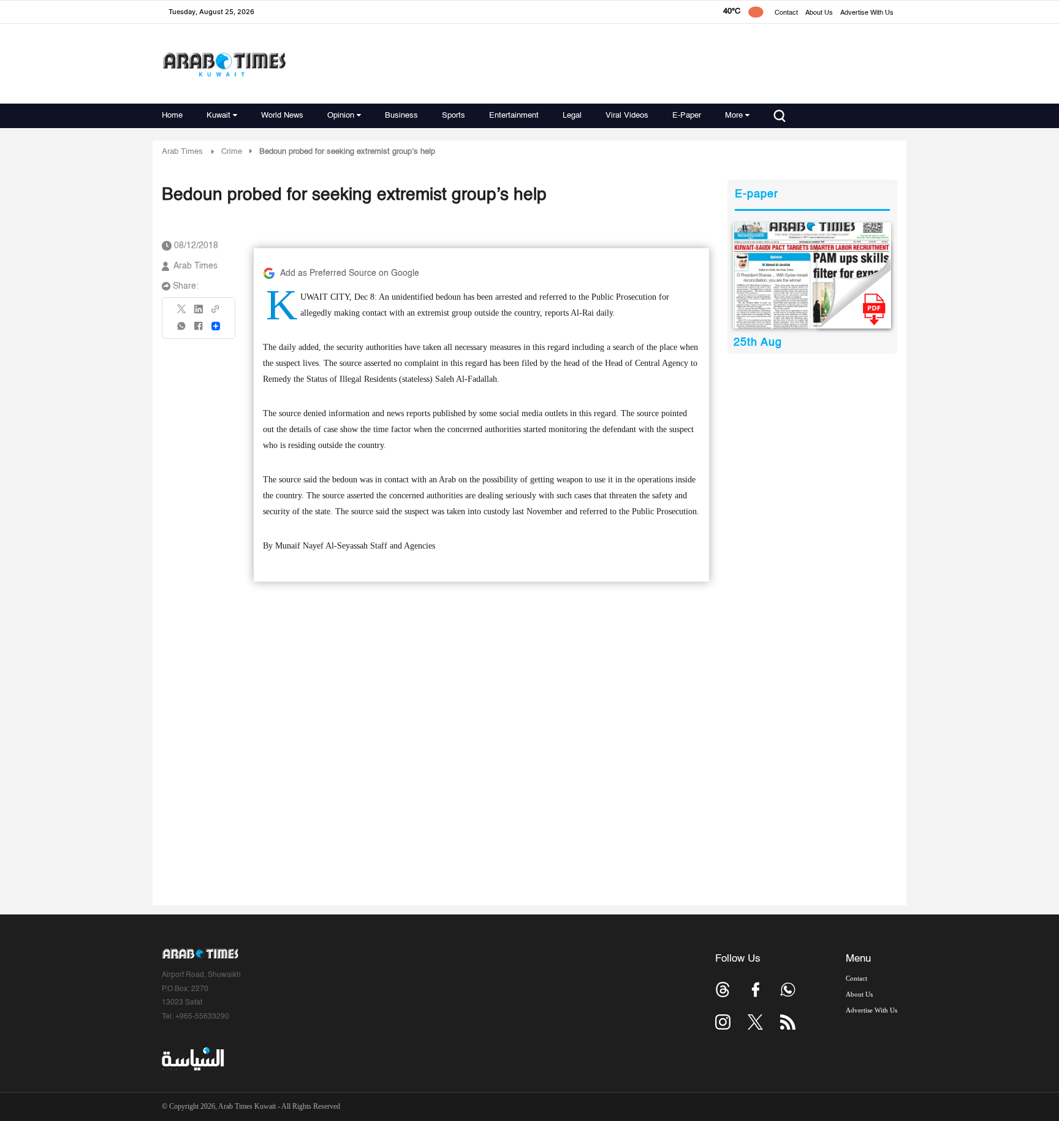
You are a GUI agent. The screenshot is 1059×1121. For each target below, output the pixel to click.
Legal (572, 116)
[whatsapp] (182, 330)
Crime (231, 152)
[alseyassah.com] (192, 1059)
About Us (819, 13)
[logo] (224, 64)
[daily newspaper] (812, 275)
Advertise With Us (867, 13)
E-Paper (686, 116)
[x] (755, 1022)
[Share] (215, 326)
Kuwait (218, 116)
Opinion (340, 116)
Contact (786, 13)
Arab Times (182, 152)
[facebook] (198, 330)
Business (401, 116)
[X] (182, 313)
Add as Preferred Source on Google (349, 273)
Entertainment (514, 116)
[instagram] (723, 1022)
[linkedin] (198, 313)
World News (282, 116)
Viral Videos (626, 116)
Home (172, 116)
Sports (453, 116)
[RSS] (787, 1022)
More (734, 116)
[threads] (723, 989)
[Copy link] (215, 313)
